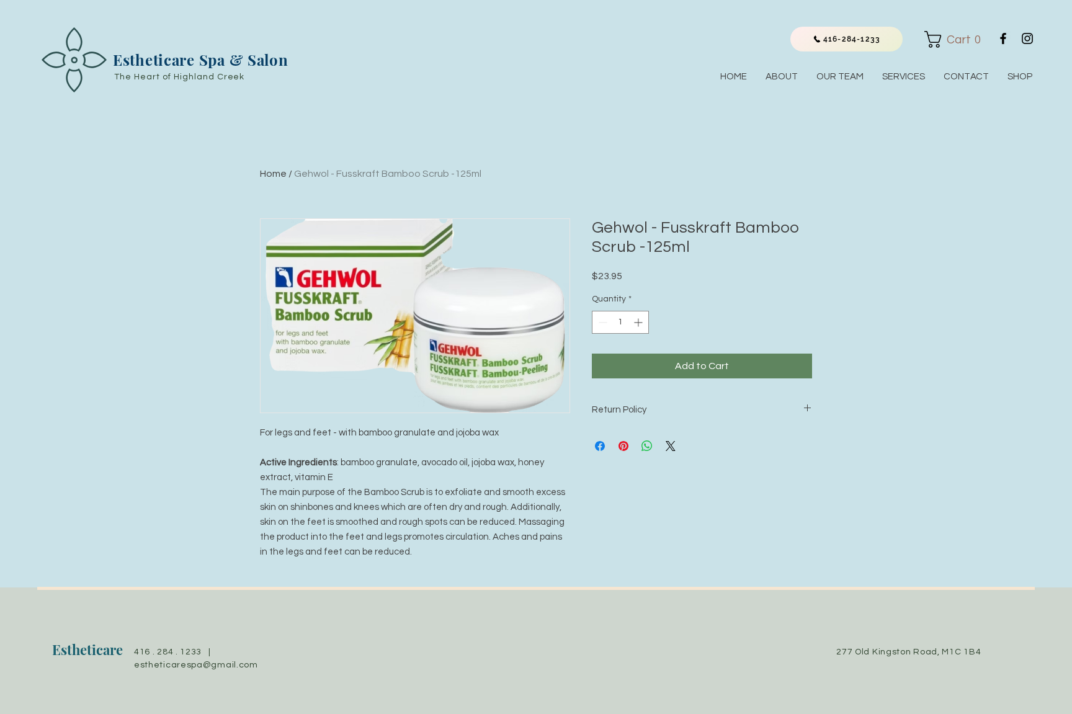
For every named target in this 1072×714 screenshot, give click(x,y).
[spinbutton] (620, 322)
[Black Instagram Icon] (1027, 38)
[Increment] (639, 322)
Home (273, 174)
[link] (956, 39)
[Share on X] (670, 446)
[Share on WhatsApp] (647, 446)
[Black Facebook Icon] (1003, 38)
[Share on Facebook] (599, 446)
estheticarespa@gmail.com (196, 665)
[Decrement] (601, 322)
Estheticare (87, 649)
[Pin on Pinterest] (623, 446)
